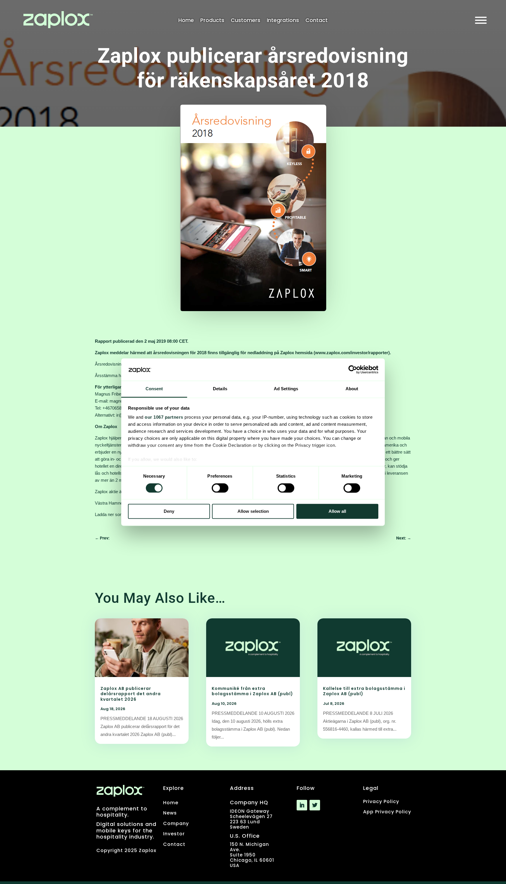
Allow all (337, 511)
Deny (169, 511)
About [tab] (352, 388)
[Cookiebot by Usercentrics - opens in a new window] (352, 369)
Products (212, 21)
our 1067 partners (164, 417)
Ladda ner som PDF (114, 514)
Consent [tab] (154, 388)
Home (186, 21)
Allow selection (253, 511)
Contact (316, 21)
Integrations (283, 21)
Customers (245, 21)
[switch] (220, 488)
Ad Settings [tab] (286, 388)
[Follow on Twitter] (315, 805)
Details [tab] (220, 388)
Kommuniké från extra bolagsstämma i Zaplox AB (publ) (253, 691)
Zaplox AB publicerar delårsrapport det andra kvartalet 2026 (130, 694)
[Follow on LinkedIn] (302, 805)
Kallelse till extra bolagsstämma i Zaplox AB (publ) (364, 691)
